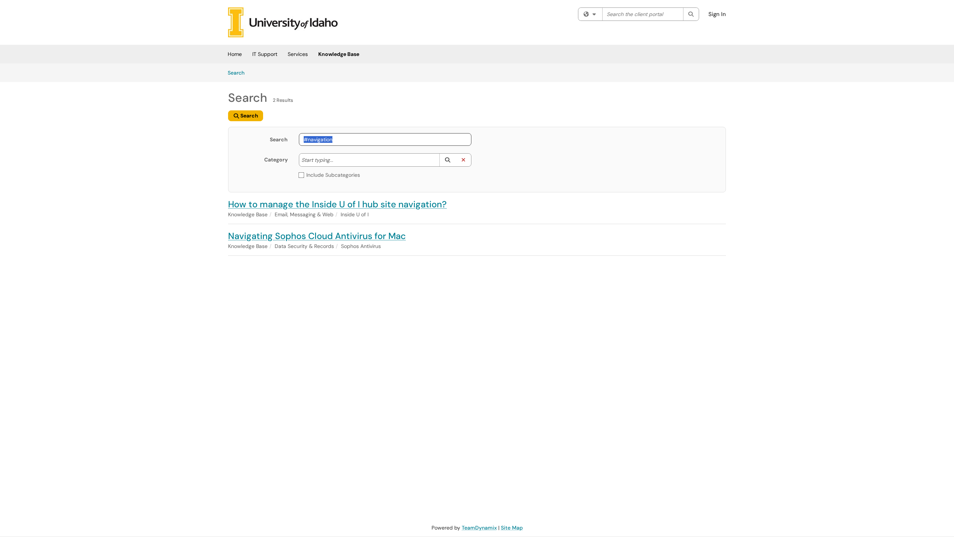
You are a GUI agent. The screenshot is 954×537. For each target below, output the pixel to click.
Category (276, 159)
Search (239, 72)
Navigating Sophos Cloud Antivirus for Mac (317, 236)
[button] (447, 160)
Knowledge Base (338, 54)
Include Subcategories (333, 175)
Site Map (512, 527)
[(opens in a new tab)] (283, 22)
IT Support (264, 54)
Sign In (717, 14)
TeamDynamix (479, 527)
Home (235, 54)
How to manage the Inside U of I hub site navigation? (337, 204)
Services (298, 54)
